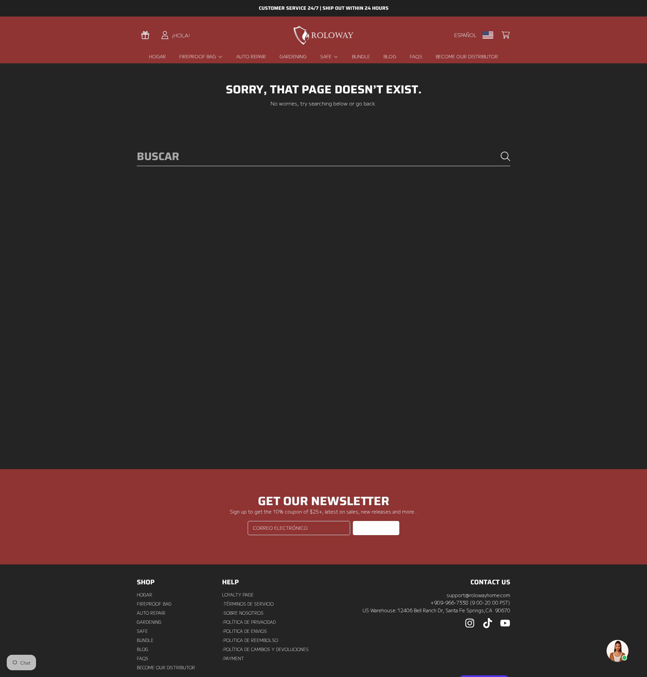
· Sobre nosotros (243, 613)
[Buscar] (505, 156)
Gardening (149, 622)
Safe (326, 56)
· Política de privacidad (249, 622)
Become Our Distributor (166, 668)
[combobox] (324, 156)
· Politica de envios (244, 631)
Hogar (144, 595)
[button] (506, 35)
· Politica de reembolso (250, 640)
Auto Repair (151, 613)
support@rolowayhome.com (478, 594)
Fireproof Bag (198, 56)
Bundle (145, 640)
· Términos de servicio (248, 604)
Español (465, 34)
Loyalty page (238, 595)
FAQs (142, 658)
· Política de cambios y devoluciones (265, 649)
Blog (142, 649)
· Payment (233, 658)
